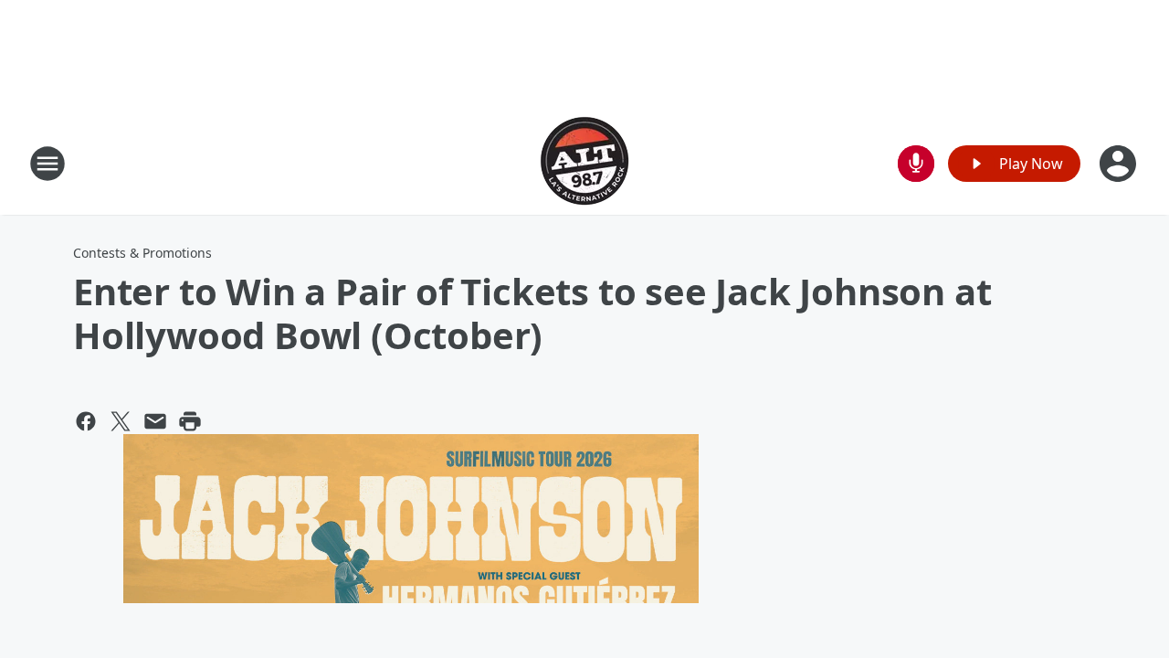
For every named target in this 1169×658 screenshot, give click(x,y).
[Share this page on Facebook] (86, 421)
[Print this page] (190, 421)
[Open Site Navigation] (47, 163)
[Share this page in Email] (155, 421)
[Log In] (1120, 163)
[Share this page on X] (120, 421)
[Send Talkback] (916, 163)
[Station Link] (584, 163)
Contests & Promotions (142, 252)
